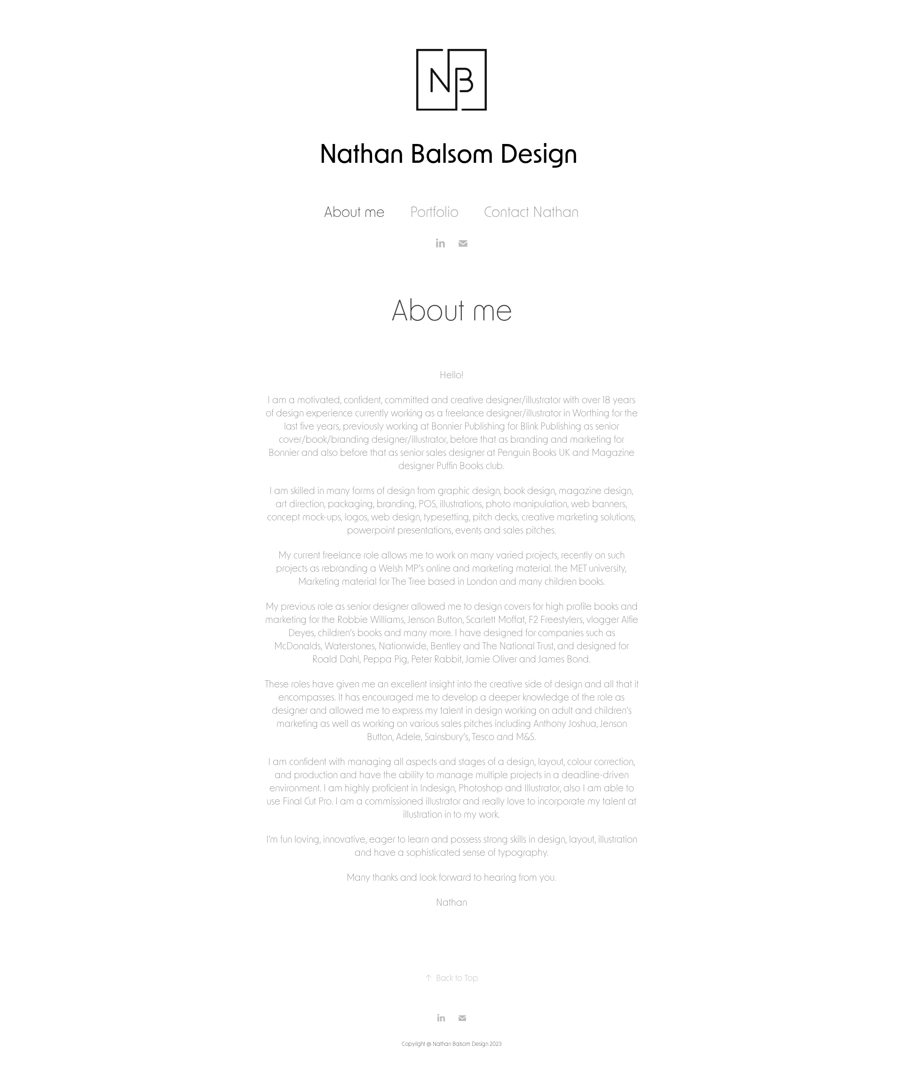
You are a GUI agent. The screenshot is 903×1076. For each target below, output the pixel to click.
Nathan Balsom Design (451, 152)
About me (354, 211)
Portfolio (434, 211)
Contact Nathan (531, 211)
